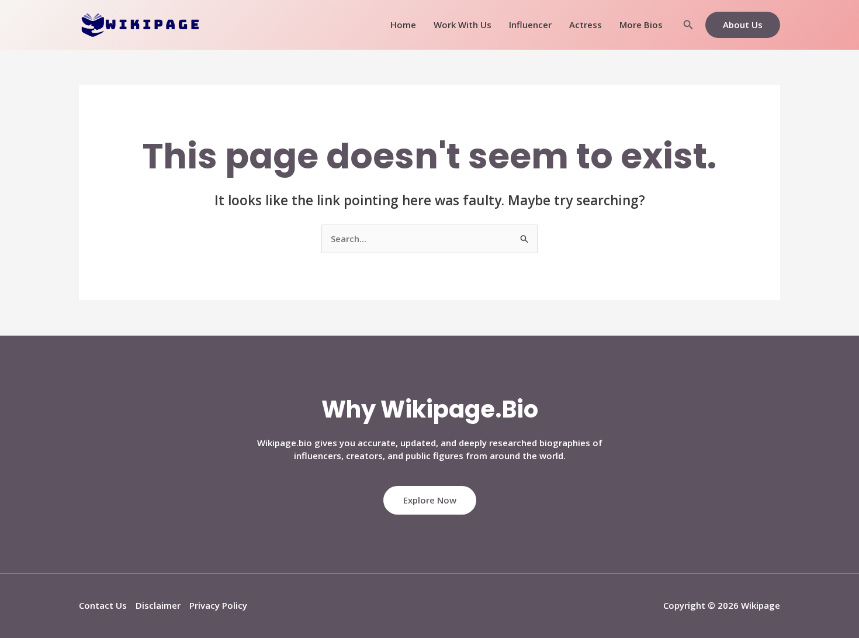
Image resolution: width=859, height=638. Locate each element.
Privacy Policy (218, 605)
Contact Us (103, 605)
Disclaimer (158, 605)
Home (403, 24)
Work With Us (462, 24)
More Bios (641, 24)
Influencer (530, 24)
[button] (688, 25)
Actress (585, 24)
